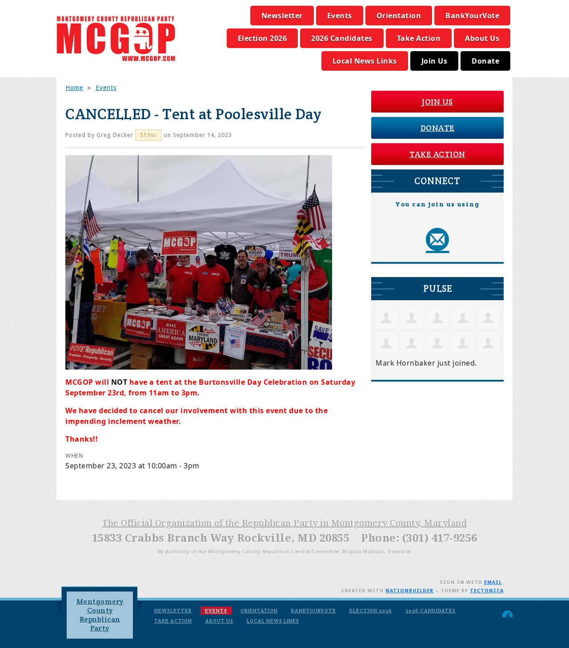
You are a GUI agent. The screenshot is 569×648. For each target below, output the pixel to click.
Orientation (399, 15)
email (493, 582)
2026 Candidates (342, 38)
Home (74, 87)
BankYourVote (472, 15)
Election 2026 (262, 38)
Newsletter (282, 15)
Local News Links (365, 61)
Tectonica (487, 591)
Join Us (434, 61)
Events (339, 15)
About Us (482, 38)
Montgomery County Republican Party (100, 615)
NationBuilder (409, 591)
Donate (485, 61)
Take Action (419, 38)
